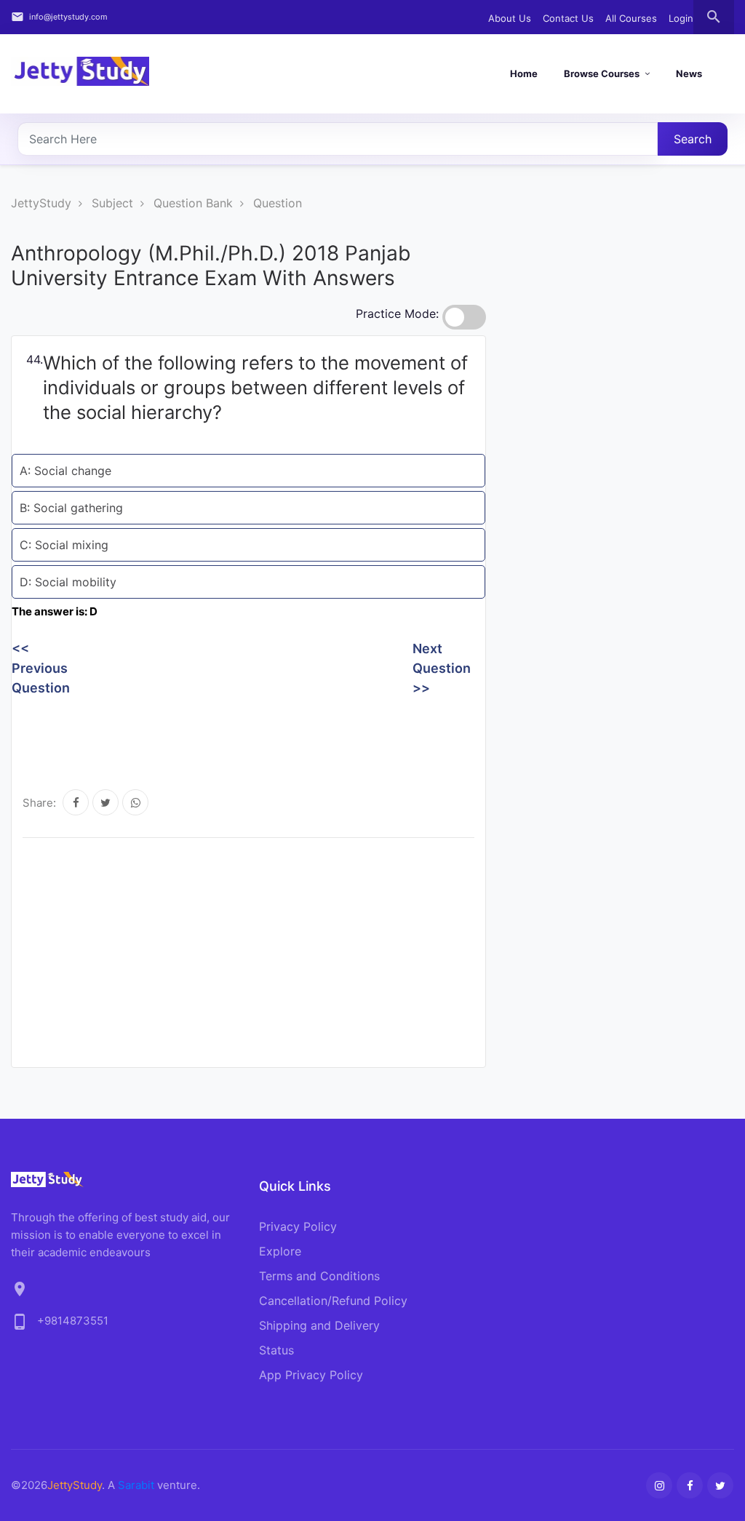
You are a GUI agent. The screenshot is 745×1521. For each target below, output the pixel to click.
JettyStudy (41, 203)
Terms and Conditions (319, 1276)
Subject (112, 203)
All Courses (631, 18)
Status (276, 1350)
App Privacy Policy (311, 1375)
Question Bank (193, 203)
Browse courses (602, 73)
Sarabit (136, 1485)
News (689, 73)
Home (524, 73)
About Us (509, 18)
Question (277, 203)
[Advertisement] (276, 734)
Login (681, 18)
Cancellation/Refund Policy (333, 1300)
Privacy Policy (298, 1226)
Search (693, 139)
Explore (280, 1251)
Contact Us (568, 18)
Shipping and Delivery (319, 1325)
